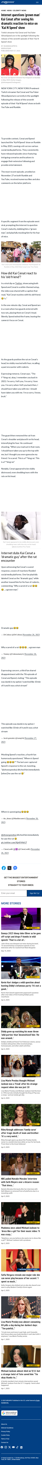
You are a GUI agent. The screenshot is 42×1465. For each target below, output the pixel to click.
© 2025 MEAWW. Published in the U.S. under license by (18, 1400)
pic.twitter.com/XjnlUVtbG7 (14, 842)
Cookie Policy (5, 1435)
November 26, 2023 (31, 634)
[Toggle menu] (38, 2)
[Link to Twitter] (9, 1447)
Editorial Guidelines (7, 1428)
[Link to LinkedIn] (21, 1447)
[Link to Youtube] (13, 1447)
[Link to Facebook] (2, 1447)
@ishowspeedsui (8, 835)
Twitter (18, 283)
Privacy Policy (5, 1431)
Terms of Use (5, 1439)
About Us (4, 1424)
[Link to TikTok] (17, 1448)
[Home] (7, 2)
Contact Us (4, 1442)
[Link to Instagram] (6, 1447)
